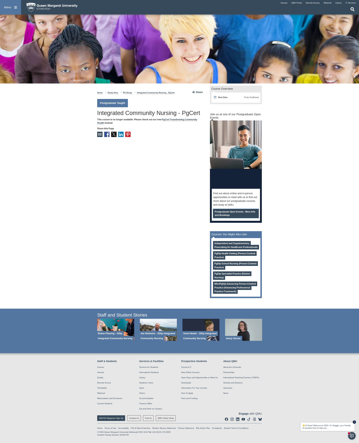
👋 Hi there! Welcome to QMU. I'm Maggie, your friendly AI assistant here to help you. (326, 426)
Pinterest (128, 134)
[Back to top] (355, 415)
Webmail (101, 393)
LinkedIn (121, 134)
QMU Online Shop (166, 418)
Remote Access (104, 383)
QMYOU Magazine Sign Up (111, 418)
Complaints (217, 428)
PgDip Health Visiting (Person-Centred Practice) (234, 255)
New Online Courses (190, 372)
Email (100, 134)
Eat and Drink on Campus (150, 409)
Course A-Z (186, 367)
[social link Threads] (254, 419)
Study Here (113, 92)
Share (199, 92)
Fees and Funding (189, 398)
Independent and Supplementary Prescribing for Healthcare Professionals (236, 245)
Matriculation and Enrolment (109, 398)
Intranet (100, 372)
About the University (232, 367)
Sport (141, 388)
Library (142, 377)
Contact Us (134, 418)
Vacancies (227, 388)
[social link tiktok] (249, 419)
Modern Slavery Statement (164, 428)
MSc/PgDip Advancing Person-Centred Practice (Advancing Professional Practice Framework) (235, 288)
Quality (100, 377)
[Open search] (352, 9)
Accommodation (146, 398)
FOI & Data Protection (140, 428)
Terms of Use (110, 428)
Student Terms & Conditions (236, 428)
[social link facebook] (226, 419)
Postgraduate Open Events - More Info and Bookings (235, 213)
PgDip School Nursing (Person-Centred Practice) (235, 265)
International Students (149, 372)
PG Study (128, 92)
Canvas (100, 367)
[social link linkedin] (237, 419)
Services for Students (148, 367)
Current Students (104, 403)
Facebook (107, 134)
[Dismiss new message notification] (354, 422)
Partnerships (228, 372)
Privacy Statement (186, 428)
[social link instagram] (232, 419)
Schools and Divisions (233, 383)
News (225, 393)
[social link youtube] (243, 419)
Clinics (142, 393)
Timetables (102, 388)
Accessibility (123, 428)
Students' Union (146, 383)
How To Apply (187, 393)
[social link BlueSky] (260, 419)
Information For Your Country (194, 388)
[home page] (50, 6)
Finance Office (145, 403)
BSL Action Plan (203, 428)
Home (100, 92)
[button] (10, 7)
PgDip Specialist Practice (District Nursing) (232, 276)
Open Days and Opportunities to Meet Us (199, 377)
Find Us (148, 418)
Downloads (186, 383)
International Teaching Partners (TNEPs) (241, 377)
